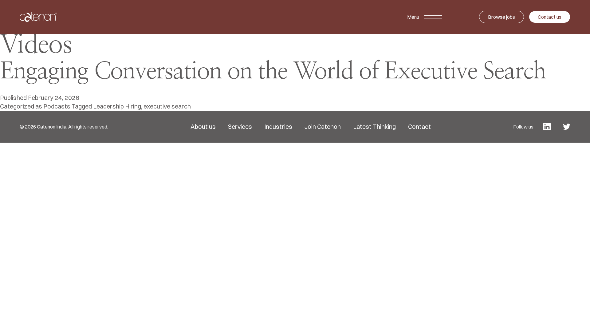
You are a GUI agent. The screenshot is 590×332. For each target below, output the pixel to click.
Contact (419, 127)
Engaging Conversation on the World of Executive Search (273, 71)
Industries (278, 127)
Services (240, 127)
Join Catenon (323, 127)
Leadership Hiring (117, 106)
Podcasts (56, 106)
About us (203, 127)
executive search (167, 106)
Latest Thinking (374, 127)
